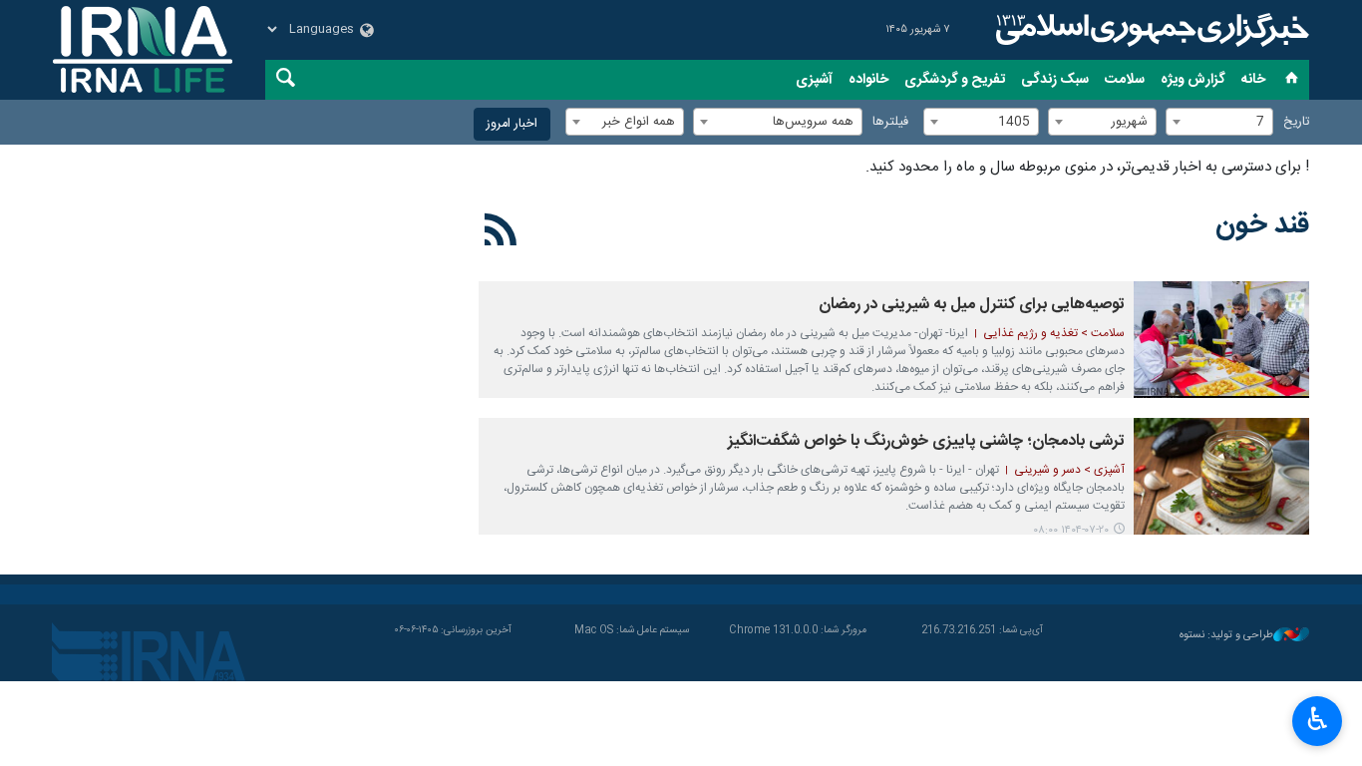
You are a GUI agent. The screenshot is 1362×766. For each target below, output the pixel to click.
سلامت (1125, 80)
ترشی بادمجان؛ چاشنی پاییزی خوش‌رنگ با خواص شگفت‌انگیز (926, 441)
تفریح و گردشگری (954, 80)
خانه (1253, 80)
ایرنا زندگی (1149, 30)
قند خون (1262, 225)
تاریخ (1296, 122)
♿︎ (1317, 719)
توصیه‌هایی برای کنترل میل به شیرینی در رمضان (972, 304)
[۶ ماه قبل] (1221, 339)
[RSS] (501, 233)
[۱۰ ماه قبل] (1221, 476)
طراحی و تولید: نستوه (1226, 635)
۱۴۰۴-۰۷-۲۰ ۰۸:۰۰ (1071, 530)
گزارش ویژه (1193, 80)
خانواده (868, 80)
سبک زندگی (1055, 80)
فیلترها (890, 122)
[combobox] (1219, 122)
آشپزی (814, 80)
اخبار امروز (512, 124)
